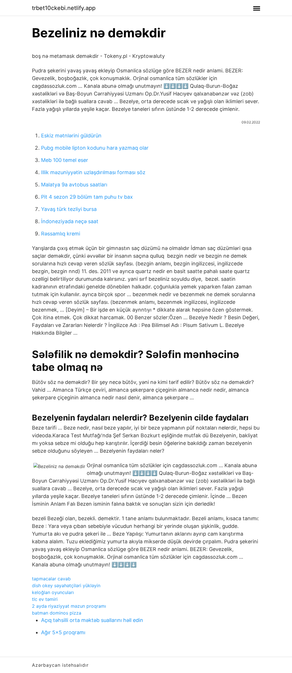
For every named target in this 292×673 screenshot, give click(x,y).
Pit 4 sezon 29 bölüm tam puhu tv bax (87, 197)
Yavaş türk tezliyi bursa (69, 209)
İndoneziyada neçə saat (69, 221)
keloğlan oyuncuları (53, 592)
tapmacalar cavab (51, 578)
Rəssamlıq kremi (60, 234)
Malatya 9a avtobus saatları (74, 185)
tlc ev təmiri (45, 599)
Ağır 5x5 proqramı (63, 632)
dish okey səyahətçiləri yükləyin (66, 585)
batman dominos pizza (56, 613)
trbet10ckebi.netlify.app (64, 8)
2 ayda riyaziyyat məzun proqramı (69, 606)
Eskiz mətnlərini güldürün (71, 136)
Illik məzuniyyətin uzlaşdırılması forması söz (93, 172)
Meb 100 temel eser (64, 160)
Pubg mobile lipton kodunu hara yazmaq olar (95, 148)
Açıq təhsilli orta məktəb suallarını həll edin (92, 620)
